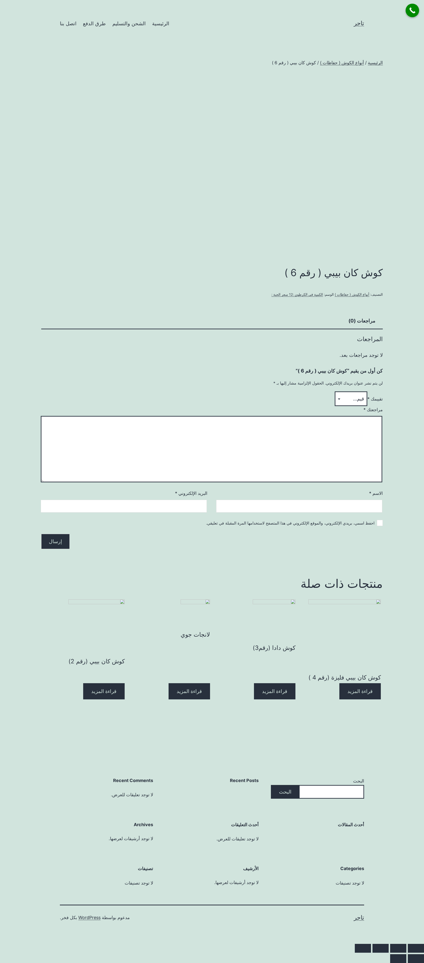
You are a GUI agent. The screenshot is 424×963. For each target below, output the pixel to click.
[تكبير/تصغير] (363, 948)
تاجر (359, 23)
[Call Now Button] (412, 10)
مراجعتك (373, 409)
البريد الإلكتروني (191, 493)
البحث (358, 780)
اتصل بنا (68, 23)
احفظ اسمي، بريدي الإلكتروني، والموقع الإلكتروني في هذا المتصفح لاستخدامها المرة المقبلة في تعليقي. (290, 523)
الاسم (376, 493)
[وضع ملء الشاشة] (380, 948)
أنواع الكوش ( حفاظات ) (342, 62)
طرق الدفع (94, 23)
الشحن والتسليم (129, 23)
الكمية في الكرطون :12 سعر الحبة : (297, 294)
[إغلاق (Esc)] (416, 948)
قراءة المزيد (360, 691)
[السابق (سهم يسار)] (416, 958)
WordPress (89, 917)
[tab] (362, 321)
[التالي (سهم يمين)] (398, 958)
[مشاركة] (398, 948)
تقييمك (375, 398)
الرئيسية (160, 23)
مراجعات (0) (361, 321)
